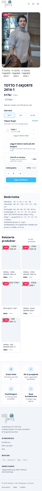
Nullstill (35, 121)
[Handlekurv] (33, 4)
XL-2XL (32, 115)
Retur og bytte (7, 446)
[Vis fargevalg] (34, 130)
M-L (21, 115)
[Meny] (38, 4)
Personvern (6, 487)
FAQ (3, 449)
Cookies (23, 487)
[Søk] (29, 4)
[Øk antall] (20, 173)
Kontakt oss (6, 442)
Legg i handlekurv (21, 180)
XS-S (9, 115)
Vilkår (15, 487)
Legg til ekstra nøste (21, 136)
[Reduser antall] (8, 173)
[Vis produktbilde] (6, 73)
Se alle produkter (32, 240)
